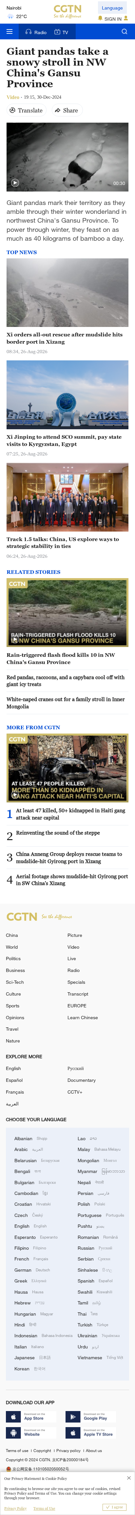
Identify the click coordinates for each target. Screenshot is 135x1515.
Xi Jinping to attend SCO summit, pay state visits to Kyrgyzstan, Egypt (64, 440)
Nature (13, 1040)
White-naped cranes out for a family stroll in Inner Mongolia (66, 702)
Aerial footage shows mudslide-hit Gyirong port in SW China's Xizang (72, 879)
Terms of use (17, 1450)
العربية (12, 1103)
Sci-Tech (15, 982)
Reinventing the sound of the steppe (58, 833)
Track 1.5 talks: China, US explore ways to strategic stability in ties (63, 542)
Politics (13, 958)
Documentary (82, 1080)
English (13, 1068)
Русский (76, 1068)
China (12, 935)
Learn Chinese (83, 1017)
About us (94, 1450)
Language (112, 7)
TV (65, 32)
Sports (12, 1005)
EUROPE (77, 1005)
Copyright (42, 1450)
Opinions (15, 1017)
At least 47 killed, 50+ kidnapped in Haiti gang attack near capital (70, 813)
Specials (76, 982)
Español (14, 1080)
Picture (75, 935)
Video (73, 947)
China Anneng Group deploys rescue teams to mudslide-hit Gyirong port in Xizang (69, 857)
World (12, 947)
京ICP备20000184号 (70, 1459)
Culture (13, 994)
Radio (40, 32)
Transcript (78, 994)
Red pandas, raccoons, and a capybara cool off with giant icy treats (66, 680)
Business (15, 970)
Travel (12, 1029)
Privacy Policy (15, 1508)
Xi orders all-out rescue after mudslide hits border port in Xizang (65, 338)
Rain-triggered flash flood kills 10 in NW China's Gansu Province (61, 658)
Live (72, 958)
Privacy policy (69, 1450)
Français (15, 1092)
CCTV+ (75, 1092)
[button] (15, 183)
